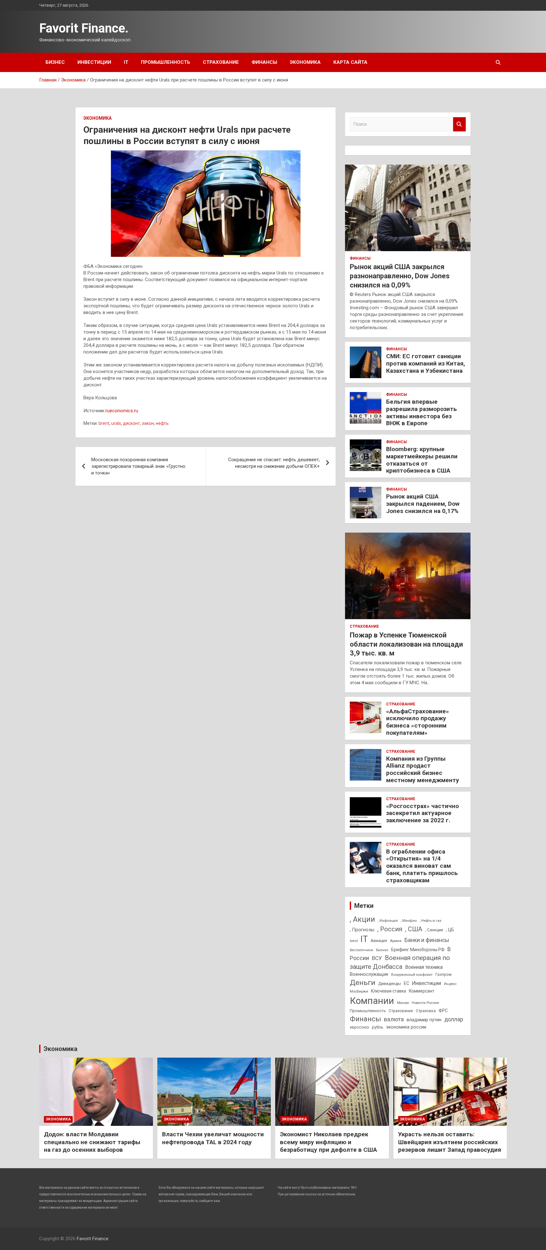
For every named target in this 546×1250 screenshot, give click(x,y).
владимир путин (424, 1020)
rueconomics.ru (122, 411)
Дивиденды (389, 983)
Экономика (305, 62)
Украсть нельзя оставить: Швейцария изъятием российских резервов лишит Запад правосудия (449, 1142)
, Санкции (434, 929)
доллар (453, 1019)
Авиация (379, 940)
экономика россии (406, 1027)
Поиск (459, 124)
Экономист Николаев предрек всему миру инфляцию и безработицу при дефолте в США (328, 1142)
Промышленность (165, 62)
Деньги (362, 982)
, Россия (389, 929)
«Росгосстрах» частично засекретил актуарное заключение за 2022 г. (422, 813)
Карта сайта (350, 62)
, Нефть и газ (430, 920)
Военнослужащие (369, 974)
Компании (372, 1000)
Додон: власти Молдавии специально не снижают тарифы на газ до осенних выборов (92, 1142)
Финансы (264, 62)
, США (413, 929)
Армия (396, 941)
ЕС (406, 983)
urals (116, 423)
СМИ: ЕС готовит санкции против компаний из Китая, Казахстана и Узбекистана (425, 363)
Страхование (221, 62)
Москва (403, 1003)
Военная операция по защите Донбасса (400, 962)
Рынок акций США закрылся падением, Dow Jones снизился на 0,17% (422, 504)
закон (148, 423)
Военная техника (424, 967)
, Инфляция (388, 920)
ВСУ (377, 958)
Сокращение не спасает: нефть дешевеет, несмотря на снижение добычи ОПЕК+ (274, 463)
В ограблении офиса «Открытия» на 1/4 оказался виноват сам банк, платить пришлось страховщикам (422, 866)
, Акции (362, 919)
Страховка (426, 1011)
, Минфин (409, 921)
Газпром (443, 974)
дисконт (131, 423)
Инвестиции (94, 62)
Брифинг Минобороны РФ (418, 949)
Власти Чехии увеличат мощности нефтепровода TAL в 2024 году (213, 1138)
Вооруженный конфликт (412, 974)
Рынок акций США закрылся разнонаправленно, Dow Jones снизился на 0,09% (400, 276)
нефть (162, 423)
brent (104, 423)
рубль (377, 1027)
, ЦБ (450, 929)
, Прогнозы (362, 930)
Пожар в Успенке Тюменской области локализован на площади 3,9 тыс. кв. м (406, 644)
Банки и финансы (426, 940)
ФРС (443, 1010)
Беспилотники (361, 950)
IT (126, 62)
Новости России (425, 1002)
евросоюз (359, 1027)
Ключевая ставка (388, 990)
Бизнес (55, 62)
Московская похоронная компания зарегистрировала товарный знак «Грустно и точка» (138, 466)
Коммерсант (421, 990)
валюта (394, 1019)
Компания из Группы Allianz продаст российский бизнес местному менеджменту (422, 769)
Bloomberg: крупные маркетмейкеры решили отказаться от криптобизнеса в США (422, 459)
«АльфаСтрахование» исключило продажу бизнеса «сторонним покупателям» (417, 722)
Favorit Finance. (84, 28)
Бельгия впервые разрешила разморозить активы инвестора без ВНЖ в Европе (421, 412)
